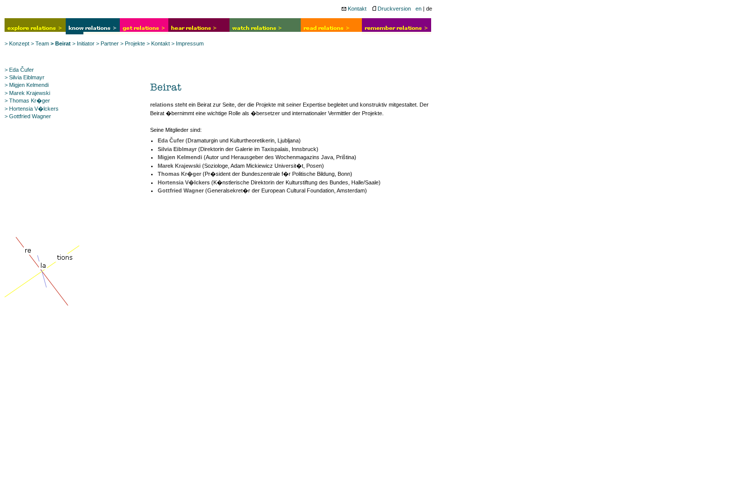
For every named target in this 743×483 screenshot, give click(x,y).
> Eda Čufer (19, 70)
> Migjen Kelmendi (27, 85)
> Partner (107, 43)
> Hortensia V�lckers (32, 109)
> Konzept (17, 43)
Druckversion (393, 9)
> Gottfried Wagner (28, 116)
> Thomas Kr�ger (27, 101)
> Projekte (132, 43)
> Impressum (187, 43)
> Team (40, 43)
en (418, 9)
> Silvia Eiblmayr (24, 77)
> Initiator (83, 43)
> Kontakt (158, 43)
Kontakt (356, 9)
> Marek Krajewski (27, 93)
